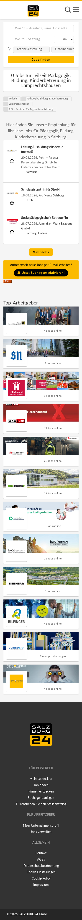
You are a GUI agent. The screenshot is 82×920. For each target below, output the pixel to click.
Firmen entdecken (41, 791)
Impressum (41, 885)
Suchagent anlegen (41, 798)
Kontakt (41, 853)
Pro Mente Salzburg (51, 195)
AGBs (41, 859)
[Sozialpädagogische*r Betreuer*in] (12, 221)
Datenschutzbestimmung (41, 866)
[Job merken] (12, 160)
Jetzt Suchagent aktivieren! (43, 272)
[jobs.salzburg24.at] (33, 10)
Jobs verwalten (41, 832)
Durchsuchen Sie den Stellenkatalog (41, 804)
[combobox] (43, 28)
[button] (10, 49)
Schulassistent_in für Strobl (40, 189)
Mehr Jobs (41, 252)
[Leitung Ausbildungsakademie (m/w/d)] (12, 150)
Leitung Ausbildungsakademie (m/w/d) (42, 149)
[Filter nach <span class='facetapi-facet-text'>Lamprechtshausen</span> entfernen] (6, 104)
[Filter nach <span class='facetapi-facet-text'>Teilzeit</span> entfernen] (6, 99)
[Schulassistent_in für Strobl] (12, 193)
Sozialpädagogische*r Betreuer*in (44, 217)
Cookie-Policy (41, 878)
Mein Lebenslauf (41, 779)
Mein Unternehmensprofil (41, 825)
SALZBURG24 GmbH (33, 914)
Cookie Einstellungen (41, 872)
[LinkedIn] (45, 755)
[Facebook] (39, 755)
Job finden (41, 785)
